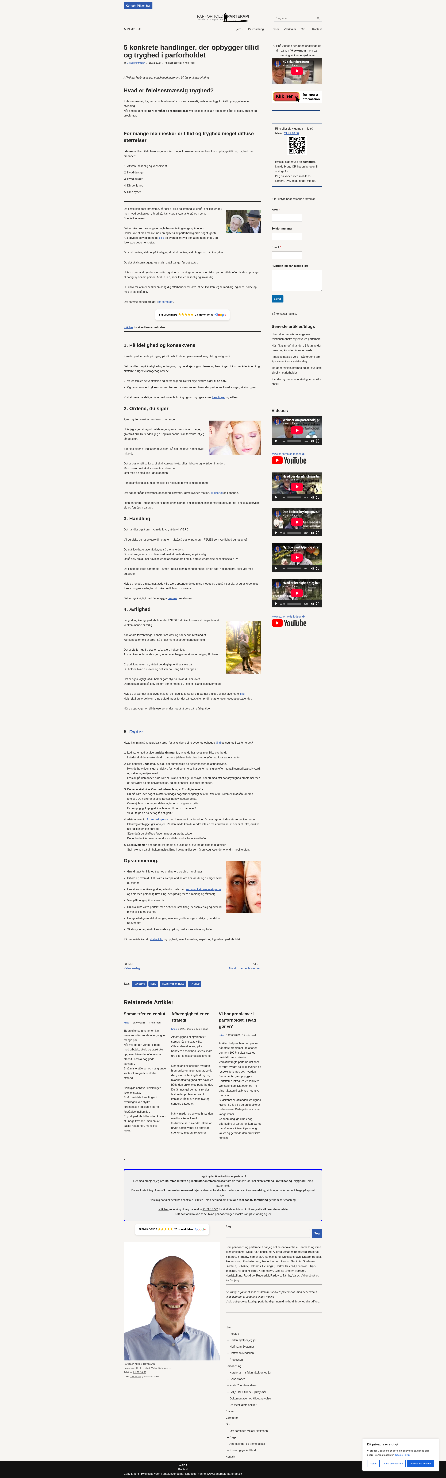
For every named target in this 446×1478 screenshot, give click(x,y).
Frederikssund (270, 1261)
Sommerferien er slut (144, 1013)
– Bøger (232, 1437)
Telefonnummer (282, 228)
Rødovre (275, 1275)
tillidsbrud (217, 492)
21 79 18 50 (134, 29)
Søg (228, 1226)
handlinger (218, 397)
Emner (275, 29)
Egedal (316, 1256)
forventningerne (157, 819)
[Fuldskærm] (318, 441)
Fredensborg (233, 1261)
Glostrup (231, 1266)
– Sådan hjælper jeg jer (241, 1340)
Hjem (229, 1327)
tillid (161, 237)
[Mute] (312, 441)
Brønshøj (255, 1256)
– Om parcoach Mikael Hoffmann (247, 1430)
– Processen (235, 1359)
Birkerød (231, 1256)
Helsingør (268, 1266)
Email (276, 247)
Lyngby (279, 1270)
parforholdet (165, 301)
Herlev (280, 1266)
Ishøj (254, 1270)
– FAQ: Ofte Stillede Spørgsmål (246, 1392)
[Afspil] (276, 441)
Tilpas (373, 1463)
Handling (139, 984)
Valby (296, 1275)
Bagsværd (300, 1251)
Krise (126, 1022)
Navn (276, 209)
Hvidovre (301, 1266)
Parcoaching (233, 1366)
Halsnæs (255, 1266)
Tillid (153, 984)
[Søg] (318, 18)
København (266, 1270)
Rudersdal (262, 1275)
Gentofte (296, 1261)
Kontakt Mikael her (138, 5)
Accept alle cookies (420, 1463)
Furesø (285, 1261)
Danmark (304, 1247)
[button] (242, 29)
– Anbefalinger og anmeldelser (246, 1443)
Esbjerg (234, 1280)
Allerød (277, 1251)
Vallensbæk (308, 1275)
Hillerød (290, 1266)
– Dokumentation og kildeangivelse (249, 1398)
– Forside (233, 1333)
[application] (297, 430)
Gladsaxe (309, 1261)
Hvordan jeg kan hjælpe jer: (290, 265)
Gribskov (242, 1266)
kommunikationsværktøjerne (203, 889)
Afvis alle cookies (393, 1463)
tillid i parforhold (173, 984)
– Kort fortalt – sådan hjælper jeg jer (249, 1372)
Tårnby (287, 1275)
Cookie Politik (402, 1454)
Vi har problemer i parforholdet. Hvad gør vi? (237, 1020)
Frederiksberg (251, 1261)
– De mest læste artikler (241, 1404)
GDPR (183, 1464)
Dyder (136, 731)
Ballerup (313, 1251)
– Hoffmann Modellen (240, 1353)
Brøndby (243, 1256)
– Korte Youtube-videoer (242, 1385)
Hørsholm (244, 1270)
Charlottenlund (271, 1256)
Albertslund (264, 1251)
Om (228, 1424)
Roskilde (249, 1275)
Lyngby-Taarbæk (295, 1270)
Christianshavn (291, 1256)
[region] (400, 1455)
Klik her (128, 327)
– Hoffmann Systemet (240, 1346)
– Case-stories (236, 1379)
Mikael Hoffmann (135, 62)
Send (277, 299)
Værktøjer (290, 29)
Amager (288, 1251)
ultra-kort (194, 1214)
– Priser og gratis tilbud (241, 1450)
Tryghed (194, 984)
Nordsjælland (234, 1275)
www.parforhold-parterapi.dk (224, 1473)
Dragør (306, 1256)
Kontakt (317, 29)
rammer (172, 598)
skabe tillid (156, 939)
